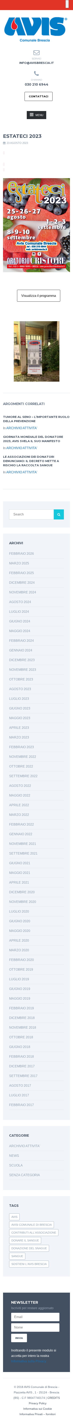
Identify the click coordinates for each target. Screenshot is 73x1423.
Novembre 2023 (22, 669)
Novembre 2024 (22, 592)
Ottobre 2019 (21, 969)
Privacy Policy (37, 1403)
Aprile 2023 (19, 727)
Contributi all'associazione (33, 1232)
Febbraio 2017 (21, 1105)
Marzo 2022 (19, 814)
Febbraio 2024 (21, 640)
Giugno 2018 (19, 1047)
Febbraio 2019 (21, 1008)
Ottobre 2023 (21, 679)
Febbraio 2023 (21, 747)
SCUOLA (16, 1165)
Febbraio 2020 (21, 960)
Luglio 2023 (19, 698)
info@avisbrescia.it (36, 63)
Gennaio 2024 (20, 650)
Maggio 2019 (19, 998)
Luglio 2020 (19, 911)
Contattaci (38, 96)
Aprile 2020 (19, 940)
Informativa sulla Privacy (28, 1361)
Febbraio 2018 (21, 1056)
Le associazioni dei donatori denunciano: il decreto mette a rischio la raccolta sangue (31, 461)
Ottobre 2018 (21, 1037)
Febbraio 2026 (21, 553)
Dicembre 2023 (22, 660)
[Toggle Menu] (67, 4)
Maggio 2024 (19, 631)
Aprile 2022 (19, 805)
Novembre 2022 (22, 756)
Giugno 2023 (19, 708)
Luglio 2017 (19, 1095)
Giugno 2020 (19, 921)
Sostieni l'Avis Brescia (29, 1264)
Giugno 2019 (19, 989)
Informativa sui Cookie (37, 1408)
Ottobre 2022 (21, 766)
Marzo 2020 (19, 950)
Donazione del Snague (29, 1248)
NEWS (14, 1155)
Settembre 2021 (23, 853)
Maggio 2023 (19, 718)
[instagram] (40, 13)
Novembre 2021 (22, 843)
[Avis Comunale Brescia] (35, 29)
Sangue (17, 1256)
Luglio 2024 (19, 611)
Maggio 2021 (19, 873)
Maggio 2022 (19, 795)
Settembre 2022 (23, 776)
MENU (39, 115)
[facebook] (33, 13)
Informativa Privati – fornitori (37, 1414)
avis (14, 1216)
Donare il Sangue (25, 1240)
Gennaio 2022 (20, 834)
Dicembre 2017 (22, 1066)
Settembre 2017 (23, 1076)
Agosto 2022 (20, 785)
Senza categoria (24, 1175)
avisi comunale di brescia (31, 1224)
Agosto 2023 (20, 689)
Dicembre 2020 (22, 892)
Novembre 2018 (22, 1027)
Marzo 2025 (19, 563)
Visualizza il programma (38, 295)
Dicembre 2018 (22, 1018)
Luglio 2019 (19, 979)
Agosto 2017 (20, 1085)
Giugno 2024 (19, 621)
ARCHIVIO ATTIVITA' (21, 428)
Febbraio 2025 (21, 573)
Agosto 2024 (20, 602)
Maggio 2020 (19, 931)
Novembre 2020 (22, 902)
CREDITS (53, 1397)
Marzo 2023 (19, 737)
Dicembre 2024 (22, 582)
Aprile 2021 (19, 882)
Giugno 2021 (19, 863)
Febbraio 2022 (21, 824)
